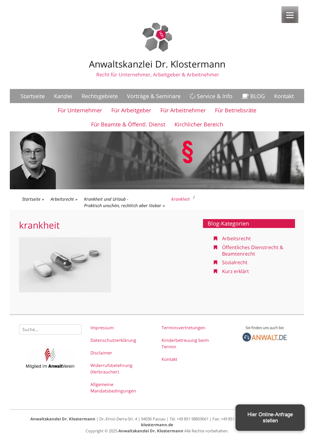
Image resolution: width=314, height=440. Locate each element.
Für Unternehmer (80, 110)
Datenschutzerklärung (113, 340)
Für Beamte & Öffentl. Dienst (128, 124)
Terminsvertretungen (183, 327)
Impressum (102, 327)
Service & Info (213, 96)
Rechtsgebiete (100, 96)
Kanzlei (63, 96)
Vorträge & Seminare (154, 96)
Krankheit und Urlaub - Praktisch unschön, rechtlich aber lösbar (124, 202)
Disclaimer (101, 353)
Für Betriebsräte (235, 110)
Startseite (33, 96)
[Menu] (289, 14)
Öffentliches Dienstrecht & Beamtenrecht (252, 250)
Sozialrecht (234, 262)
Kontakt (284, 96)
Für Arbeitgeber (131, 110)
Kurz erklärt (235, 271)
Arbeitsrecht (64, 199)
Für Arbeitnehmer (183, 110)
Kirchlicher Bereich (198, 124)
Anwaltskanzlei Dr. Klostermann (157, 64)
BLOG (257, 96)
